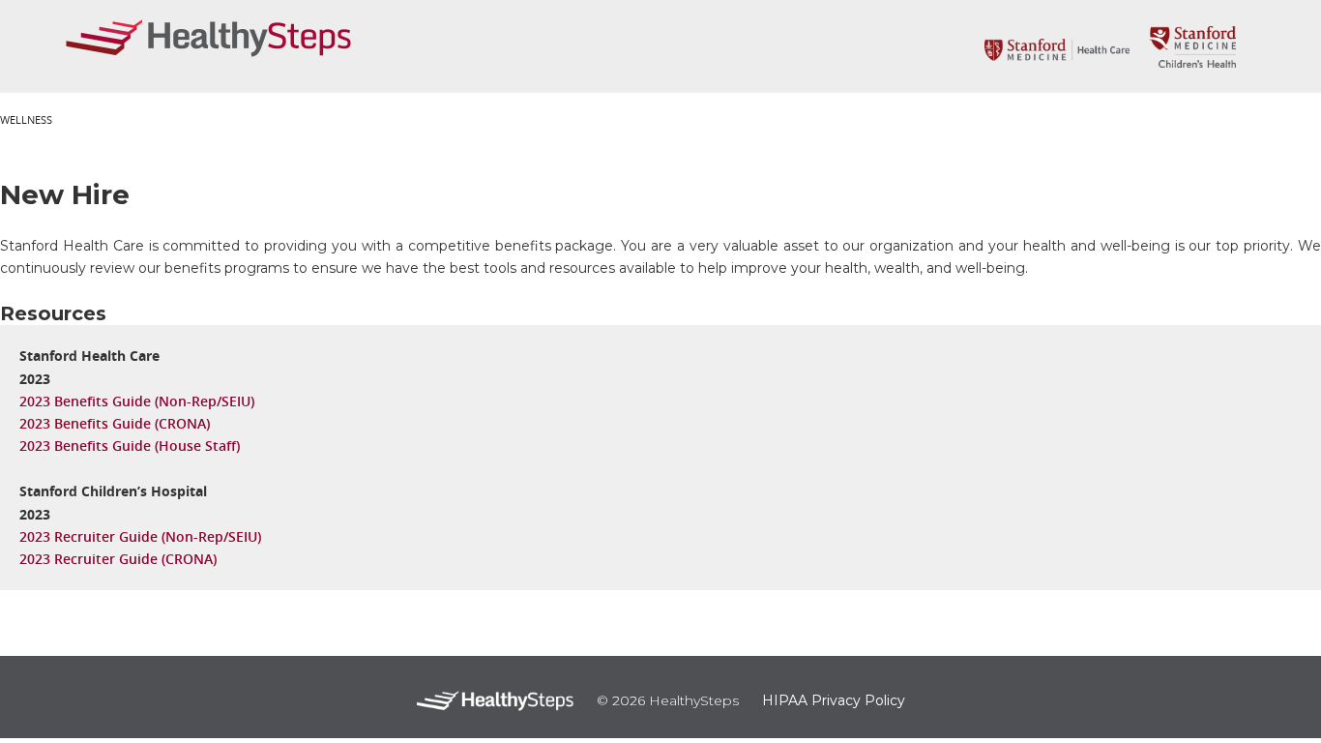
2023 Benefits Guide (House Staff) (129, 445)
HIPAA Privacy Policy (833, 700)
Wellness (26, 119)
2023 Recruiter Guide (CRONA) (118, 559)
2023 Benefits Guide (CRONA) (114, 423)
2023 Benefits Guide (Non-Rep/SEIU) (136, 401)
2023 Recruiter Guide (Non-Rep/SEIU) (140, 536)
